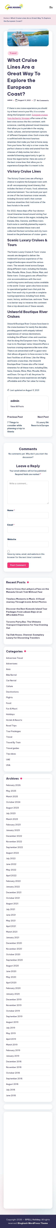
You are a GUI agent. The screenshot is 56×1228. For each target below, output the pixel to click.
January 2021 (12, 937)
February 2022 (13, 881)
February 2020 (13, 988)
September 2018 (14, 1078)
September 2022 (14, 847)
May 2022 (11, 869)
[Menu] (50, 7)
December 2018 (14, 1061)
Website (11, 539)
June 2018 (11, 1095)
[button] (17, 406)
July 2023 (11, 813)
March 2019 (11, 1044)
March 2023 (12, 819)
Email (10, 524)
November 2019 (14, 1005)
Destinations (12, 691)
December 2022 (14, 836)
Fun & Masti (11, 708)
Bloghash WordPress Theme (33, 1223)
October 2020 (13, 954)
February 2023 (13, 824)
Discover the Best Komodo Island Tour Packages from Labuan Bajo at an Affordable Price (26, 611)
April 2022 (11, 875)
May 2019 (11, 1033)
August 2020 (12, 965)
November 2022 (14, 841)
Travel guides (12, 748)
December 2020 (14, 943)
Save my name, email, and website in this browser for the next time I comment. (26, 555)
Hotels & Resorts (14, 720)
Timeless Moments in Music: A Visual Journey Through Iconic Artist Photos (26, 600)
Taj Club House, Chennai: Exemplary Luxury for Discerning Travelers (25, 636)
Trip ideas (11, 753)
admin (14, 401)
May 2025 (11, 791)
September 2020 (14, 960)
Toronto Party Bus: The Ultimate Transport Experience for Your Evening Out (27, 624)
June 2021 (11, 914)
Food (8, 703)
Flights (9, 697)
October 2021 (13, 898)
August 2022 (12, 852)
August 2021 (12, 903)
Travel (13, 53)
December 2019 (14, 999)
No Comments (43, 101)
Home (6, 18)
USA (8, 765)
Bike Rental (11, 675)
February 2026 (13, 785)
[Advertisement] (28, 1159)
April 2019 (11, 1039)
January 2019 (12, 1056)
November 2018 (14, 1067)
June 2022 (11, 864)
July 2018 (10, 1089)
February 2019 (13, 1050)
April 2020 (11, 982)
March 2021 (11, 931)
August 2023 (12, 807)
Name (11, 510)
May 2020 (11, 977)
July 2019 (10, 1027)
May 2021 (11, 920)
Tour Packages (13, 731)
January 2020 (13, 994)
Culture (9, 686)
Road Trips (11, 725)
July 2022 (11, 858)
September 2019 (14, 1016)
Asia (8, 669)
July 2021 (10, 909)
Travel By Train (13, 742)
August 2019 (12, 1022)
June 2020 (11, 971)
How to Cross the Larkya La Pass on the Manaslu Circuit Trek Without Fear (27, 590)
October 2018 (13, 1072)
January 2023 (13, 830)
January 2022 (13, 886)
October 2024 (13, 802)
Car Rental (11, 680)
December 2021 (14, 892)
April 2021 (11, 926)
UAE (8, 759)
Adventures (11, 663)
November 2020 (14, 948)
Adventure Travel (14, 658)
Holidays (10, 714)
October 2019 (13, 1010)
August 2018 (12, 1084)
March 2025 (12, 796)
